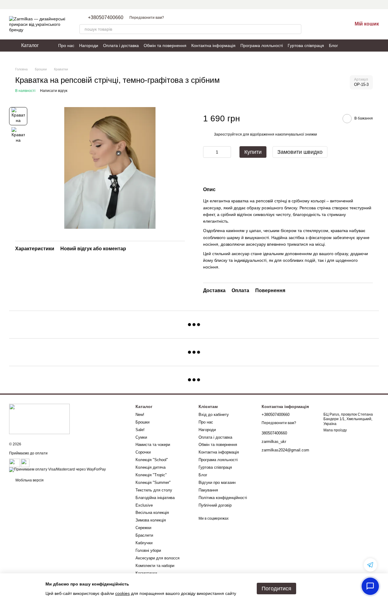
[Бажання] (331, 24)
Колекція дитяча (150, 467)
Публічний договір (215, 505)
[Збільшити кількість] (226, 152)
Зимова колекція (150, 520)
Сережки (143, 527)
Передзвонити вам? (146, 17)
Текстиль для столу (153, 490)
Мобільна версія (29, 480)
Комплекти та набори (154, 565)
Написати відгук (53, 91)
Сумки (141, 437)
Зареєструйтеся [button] (228, 134)
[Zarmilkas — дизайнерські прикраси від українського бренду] (39, 419)
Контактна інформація (213, 45)
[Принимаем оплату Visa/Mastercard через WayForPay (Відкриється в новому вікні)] (57, 469)
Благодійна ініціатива (155, 497)
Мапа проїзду (335, 430)
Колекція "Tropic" (151, 475)
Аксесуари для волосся (157, 558)
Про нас (66, 45)
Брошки (142, 422)
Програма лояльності (261, 45)
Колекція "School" (151, 459)
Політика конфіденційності (223, 497)
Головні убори (148, 550)
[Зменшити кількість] (207, 152)
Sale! (140, 429)
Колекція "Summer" (153, 482)
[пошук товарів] (296, 29)
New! (139, 414)
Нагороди (88, 45)
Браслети (144, 535)
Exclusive (144, 505)
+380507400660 (105, 17)
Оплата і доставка (121, 45)
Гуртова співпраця (306, 45)
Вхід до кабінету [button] (214, 414)
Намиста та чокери (152, 444)
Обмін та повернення (165, 45)
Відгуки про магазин (217, 482)
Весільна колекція (152, 512)
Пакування (208, 490)
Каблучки (143, 543)
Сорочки (143, 452)
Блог (333, 45)
